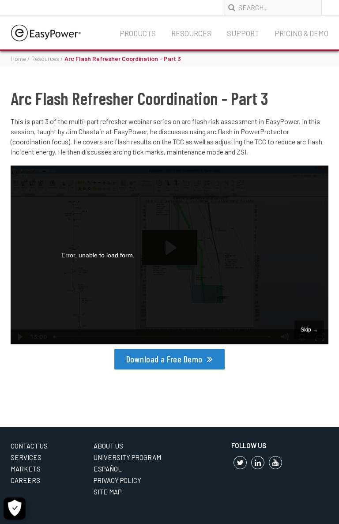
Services (26, 457)
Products (138, 33)
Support (243, 33)
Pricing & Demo (301, 33)
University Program (127, 457)
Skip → (309, 330)
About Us (108, 446)
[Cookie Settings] (15, 509)
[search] (232, 8)
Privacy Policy (117, 480)
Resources (191, 33)
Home (18, 58)
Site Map (107, 492)
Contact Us (29, 446)
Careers (25, 480)
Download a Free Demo (164, 359)
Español (108, 469)
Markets (26, 469)
